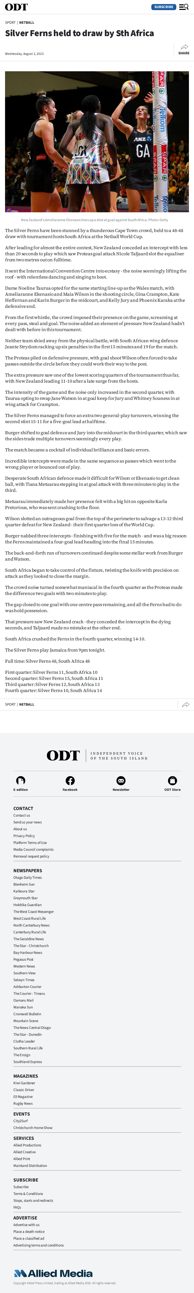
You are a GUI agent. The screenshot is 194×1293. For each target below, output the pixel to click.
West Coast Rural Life (29, 918)
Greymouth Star (25, 898)
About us (20, 829)
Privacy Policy (24, 836)
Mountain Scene (25, 1021)
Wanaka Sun (23, 1007)
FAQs (17, 1207)
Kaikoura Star (24, 891)
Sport (10, 22)
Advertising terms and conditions (38, 1245)
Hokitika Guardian (27, 905)
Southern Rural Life (28, 1048)
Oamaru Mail (23, 1000)
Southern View (24, 973)
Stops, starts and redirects (33, 1200)
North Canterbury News (31, 925)
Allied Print (21, 1159)
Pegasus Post (23, 959)
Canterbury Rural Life (29, 932)
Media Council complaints (33, 849)
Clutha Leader (24, 1041)
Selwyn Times (23, 980)
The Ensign (21, 1055)
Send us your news (27, 822)
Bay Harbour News (27, 952)
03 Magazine (22, 1096)
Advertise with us (26, 1225)
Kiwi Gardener (24, 1083)
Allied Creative (24, 1152)
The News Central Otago (32, 1027)
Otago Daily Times (27, 877)
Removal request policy (31, 856)
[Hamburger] (184, 7)
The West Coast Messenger (33, 911)
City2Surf (20, 1121)
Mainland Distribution (30, 1165)
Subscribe (163, 7)
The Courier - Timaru (29, 993)
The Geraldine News (28, 939)
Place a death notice (28, 1231)
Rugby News (23, 1103)
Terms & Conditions (28, 1193)
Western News (24, 966)
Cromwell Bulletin (27, 1014)
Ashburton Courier (27, 986)
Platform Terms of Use (30, 842)
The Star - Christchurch (31, 946)
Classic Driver (23, 1090)
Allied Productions (27, 1145)
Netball (26, 22)
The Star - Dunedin (27, 1034)
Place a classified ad (28, 1238)
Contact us (21, 815)
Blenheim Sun (24, 884)
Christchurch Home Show (33, 1127)
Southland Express (27, 1062)
